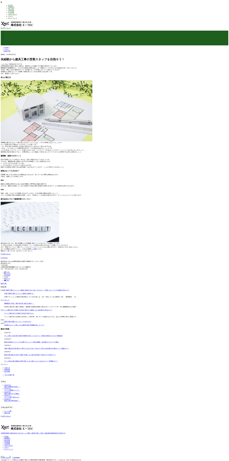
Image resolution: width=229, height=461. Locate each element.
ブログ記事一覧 (9, 375)
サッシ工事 (7, 411)
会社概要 (11, 12)
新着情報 (7, 369)
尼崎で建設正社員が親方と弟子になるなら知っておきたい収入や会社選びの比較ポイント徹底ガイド (36, 348)
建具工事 (7, 51)
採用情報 (11, 10)
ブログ (10, 16)
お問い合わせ (12, 14)
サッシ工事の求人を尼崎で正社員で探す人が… (19, 313)
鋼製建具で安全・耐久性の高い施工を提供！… (19, 303)
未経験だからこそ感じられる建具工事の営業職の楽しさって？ (24, 325)
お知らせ (7, 368)
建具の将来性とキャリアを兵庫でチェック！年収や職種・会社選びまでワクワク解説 (31, 342)
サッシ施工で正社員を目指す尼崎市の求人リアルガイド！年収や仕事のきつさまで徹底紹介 (33, 336)
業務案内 (11, 7)
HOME (10, 5)
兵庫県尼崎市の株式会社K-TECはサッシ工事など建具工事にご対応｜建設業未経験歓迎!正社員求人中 (33, 433)
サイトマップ (12, 18)
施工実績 (11, 9)
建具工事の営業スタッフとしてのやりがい (17, 321)
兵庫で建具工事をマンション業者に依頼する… (19, 293)
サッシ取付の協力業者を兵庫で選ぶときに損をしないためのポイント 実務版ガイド (31, 361)
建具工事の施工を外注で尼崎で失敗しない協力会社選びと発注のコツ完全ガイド (30, 355)
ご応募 (34, 249)
